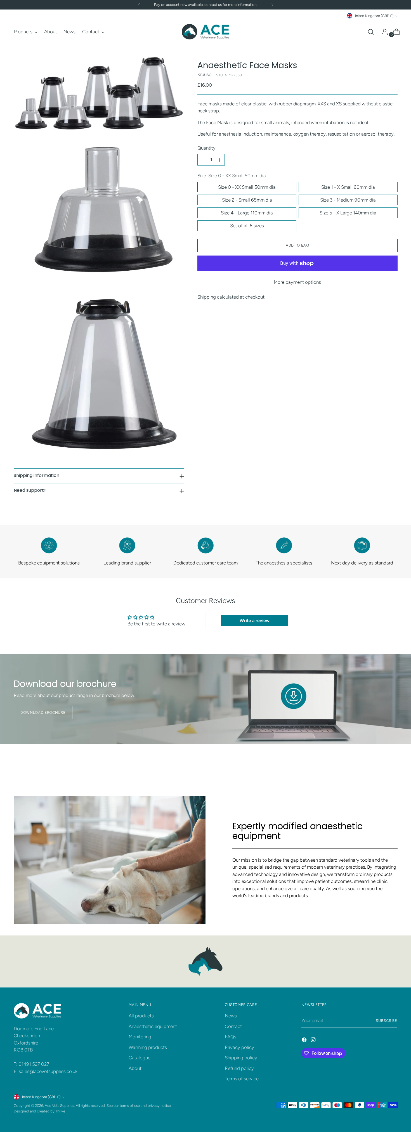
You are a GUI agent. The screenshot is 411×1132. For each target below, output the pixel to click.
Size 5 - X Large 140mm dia (348, 213)
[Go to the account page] (382, 31)
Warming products (148, 1047)
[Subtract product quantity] (203, 160)
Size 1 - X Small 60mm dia (348, 187)
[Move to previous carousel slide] (380, 766)
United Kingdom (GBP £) (373, 15)
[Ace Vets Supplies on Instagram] (313, 1041)
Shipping (206, 297)
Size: (231, 176)
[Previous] (139, 5)
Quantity (206, 148)
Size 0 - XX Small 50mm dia (247, 187)
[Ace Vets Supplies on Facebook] (304, 1041)
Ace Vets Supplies (59, 1105)
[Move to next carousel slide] (393, 766)
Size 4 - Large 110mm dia (247, 213)
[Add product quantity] (219, 160)
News (231, 1015)
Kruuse (204, 74)
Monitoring (140, 1036)
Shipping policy (241, 1057)
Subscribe (387, 1020)
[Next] (272, 5)
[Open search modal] (370, 31)
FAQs (230, 1036)
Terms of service (242, 1078)
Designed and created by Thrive (39, 1111)
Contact (233, 1026)
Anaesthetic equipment (153, 1026)
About (135, 1068)
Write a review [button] (255, 620)
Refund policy (239, 1068)
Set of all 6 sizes (247, 225)
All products (141, 1015)
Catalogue (139, 1057)
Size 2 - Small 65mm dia (247, 200)
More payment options (297, 282)
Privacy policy (239, 1047)
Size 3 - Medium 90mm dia (348, 200)
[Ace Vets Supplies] (205, 31)
